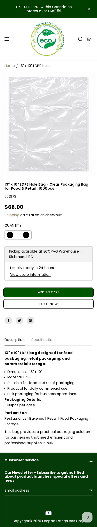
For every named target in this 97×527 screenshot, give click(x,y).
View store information (30, 274)
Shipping (12, 215)
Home (10, 65)
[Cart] (88, 39)
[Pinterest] (30, 320)
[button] (7, 39)
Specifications (43, 339)
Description (15, 339)
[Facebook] (8, 320)
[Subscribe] (90, 490)
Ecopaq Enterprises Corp (63, 521)
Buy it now (48, 304)
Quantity (13, 225)
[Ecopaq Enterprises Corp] (47, 39)
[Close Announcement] (88, 9)
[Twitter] (19, 320)
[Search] (80, 39)
